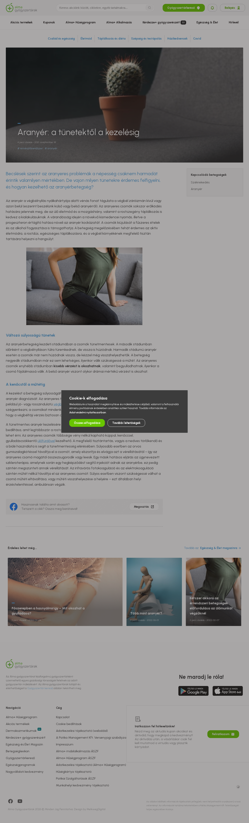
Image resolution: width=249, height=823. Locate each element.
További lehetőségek (126, 423)
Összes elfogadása (87, 423)
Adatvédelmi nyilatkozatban (87, 412)
